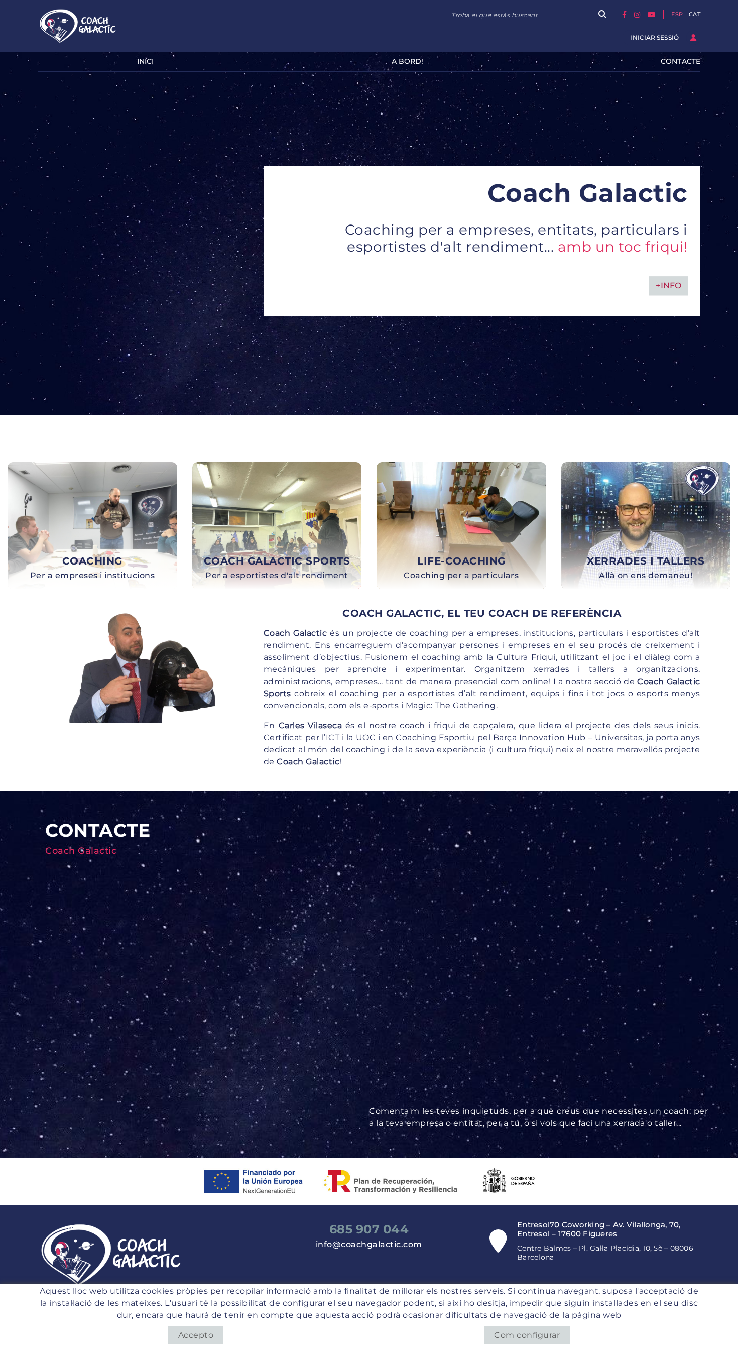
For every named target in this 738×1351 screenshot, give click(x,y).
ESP (677, 14)
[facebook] (625, 14)
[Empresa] (79, 26)
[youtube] (653, 14)
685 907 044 (369, 1229)
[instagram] (638, 14)
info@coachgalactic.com (369, 1244)
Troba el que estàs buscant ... (497, 15)
